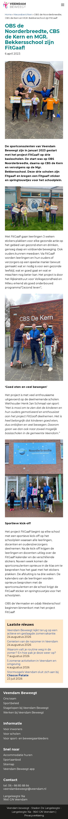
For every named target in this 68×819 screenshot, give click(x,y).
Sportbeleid (11, 703)
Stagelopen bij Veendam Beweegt (26, 707)
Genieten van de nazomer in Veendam (32, 641)
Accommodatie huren (17, 755)
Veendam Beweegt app (19, 769)
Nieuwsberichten (23, 14)
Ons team (9, 698)
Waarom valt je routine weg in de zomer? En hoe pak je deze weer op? (31, 651)
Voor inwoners (12, 729)
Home (8, 14)
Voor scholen (11, 733)
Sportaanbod (12, 759)
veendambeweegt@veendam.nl (24, 788)
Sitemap (8, 764)
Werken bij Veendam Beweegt (23, 712)
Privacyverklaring (34, 815)
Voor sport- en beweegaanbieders (25, 738)
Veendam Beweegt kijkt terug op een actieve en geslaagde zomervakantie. (32, 632)
